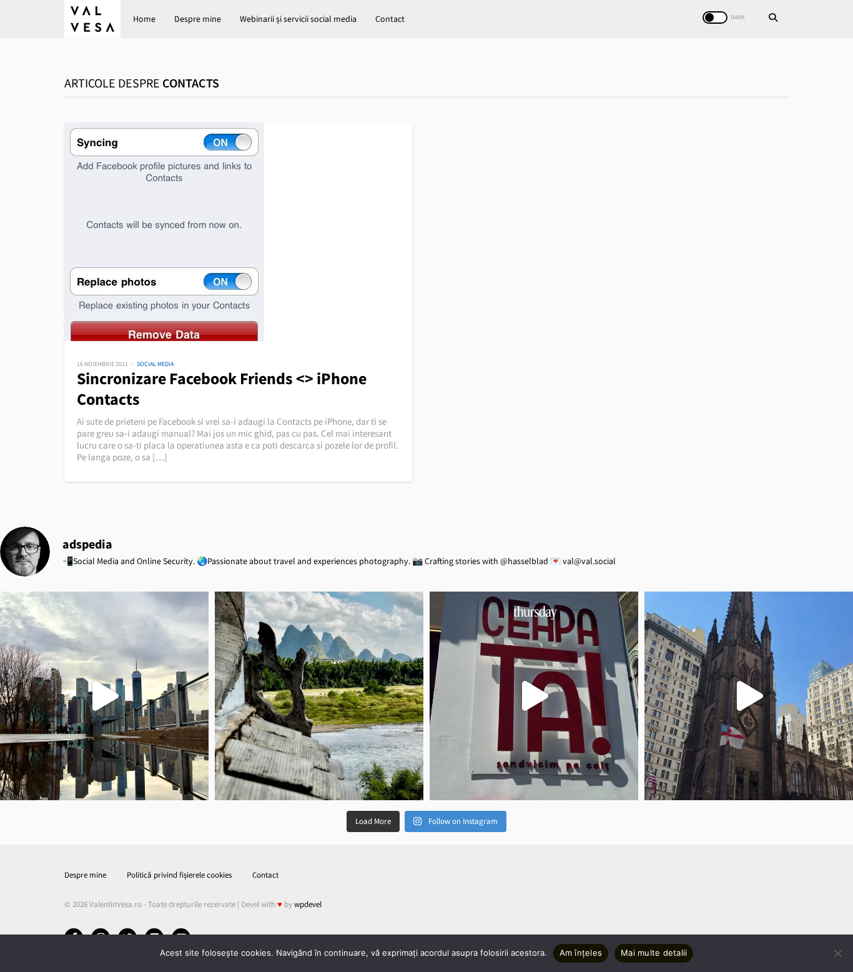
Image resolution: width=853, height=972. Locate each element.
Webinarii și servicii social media (298, 18)
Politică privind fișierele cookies (179, 875)
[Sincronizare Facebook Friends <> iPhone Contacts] (238, 231)
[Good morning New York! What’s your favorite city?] (748, 696)
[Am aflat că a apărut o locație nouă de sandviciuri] (534, 696)
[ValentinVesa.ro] (92, 19)
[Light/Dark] (715, 17)
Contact (390, 18)
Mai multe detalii (654, 953)
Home (144, 18)
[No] (837, 953)
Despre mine (197, 18)
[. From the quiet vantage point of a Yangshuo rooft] (319, 696)
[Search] (773, 18)
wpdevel (308, 904)
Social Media (155, 364)
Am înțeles (581, 953)
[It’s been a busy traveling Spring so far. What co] (104, 696)
